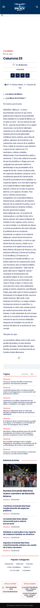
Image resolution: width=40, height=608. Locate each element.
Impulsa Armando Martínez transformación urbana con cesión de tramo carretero (19, 545)
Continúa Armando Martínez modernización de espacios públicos (16, 508)
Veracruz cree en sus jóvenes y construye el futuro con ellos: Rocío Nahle (19, 453)
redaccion (23, 65)
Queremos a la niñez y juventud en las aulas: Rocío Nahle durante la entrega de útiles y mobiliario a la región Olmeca (19, 402)
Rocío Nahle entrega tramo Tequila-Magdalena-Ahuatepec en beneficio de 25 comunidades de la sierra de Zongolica (19, 443)
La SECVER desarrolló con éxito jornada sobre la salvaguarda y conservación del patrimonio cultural (19, 392)
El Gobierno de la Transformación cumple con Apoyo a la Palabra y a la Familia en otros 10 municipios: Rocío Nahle (19, 423)
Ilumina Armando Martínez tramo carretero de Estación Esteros (18, 493)
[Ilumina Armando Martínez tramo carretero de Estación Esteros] (20, 475)
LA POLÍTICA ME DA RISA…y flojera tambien (30, 595)
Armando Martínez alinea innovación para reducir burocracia (15, 521)
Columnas (8, 51)
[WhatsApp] (27, 75)
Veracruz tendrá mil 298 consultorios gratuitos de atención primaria (17, 383)
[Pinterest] (22, 75)
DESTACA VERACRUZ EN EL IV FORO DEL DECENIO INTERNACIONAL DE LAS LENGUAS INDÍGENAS (18, 412)
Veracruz (6, 379)
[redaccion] (14, 65)
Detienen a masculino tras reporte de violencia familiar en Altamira (19, 533)
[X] (17, 75)
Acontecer (25, 374)
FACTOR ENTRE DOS (10, 592)
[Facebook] (13, 75)
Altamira (6, 500)
